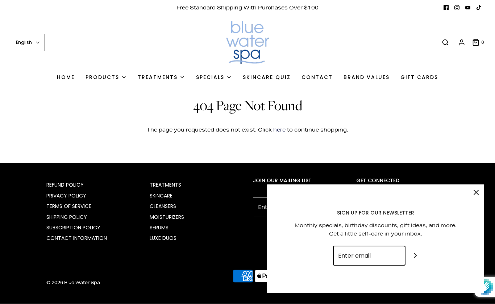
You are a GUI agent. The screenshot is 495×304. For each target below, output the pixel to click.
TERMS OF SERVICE (68, 206)
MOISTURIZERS (167, 217)
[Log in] (461, 42)
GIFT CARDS (419, 77)
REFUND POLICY (65, 184)
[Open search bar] (445, 42)
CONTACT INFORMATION (76, 238)
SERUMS (159, 227)
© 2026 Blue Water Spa (73, 282)
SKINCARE (161, 195)
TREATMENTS (165, 184)
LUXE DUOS (163, 238)
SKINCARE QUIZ (267, 77)
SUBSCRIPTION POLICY (73, 227)
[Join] (415, 256)
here (279, 129)
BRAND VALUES (367, 77)
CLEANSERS (163, 206)
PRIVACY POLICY (66, 195)
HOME (66, 77)
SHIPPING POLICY (66, 217)
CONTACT (317, 77)
